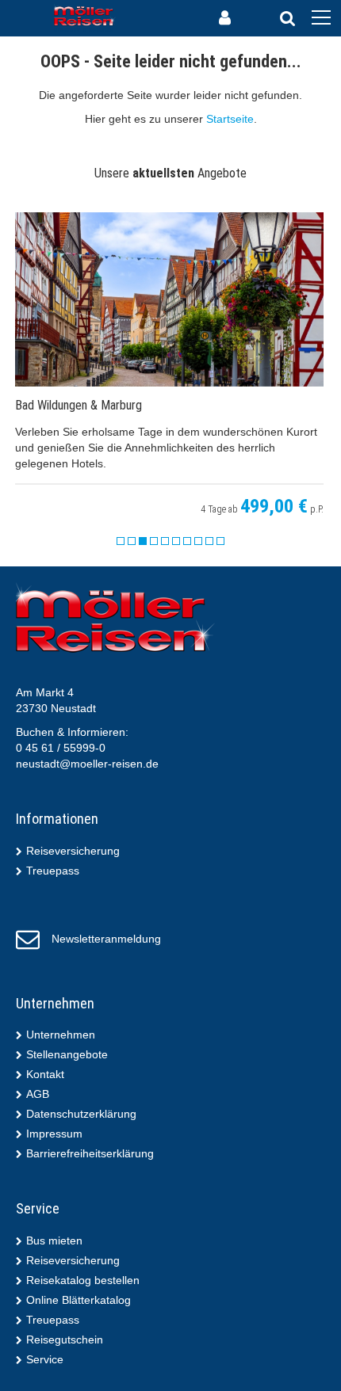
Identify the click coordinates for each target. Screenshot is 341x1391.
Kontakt (45, 1074)
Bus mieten (54, 1240)
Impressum (54, 1133)
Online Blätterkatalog (78, 1300)
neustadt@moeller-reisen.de (87, 763)
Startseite (230, 118)
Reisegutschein (64, 1339)
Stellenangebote (67, 1054)
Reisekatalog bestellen (83, 1280)
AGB (37, 1094)
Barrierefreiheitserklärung (90, 1153)
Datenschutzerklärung (81, 1113)
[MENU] (321, 18)
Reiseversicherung (73, 850)
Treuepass (52, 870)
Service (44, 1359)
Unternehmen (60, 1034)
